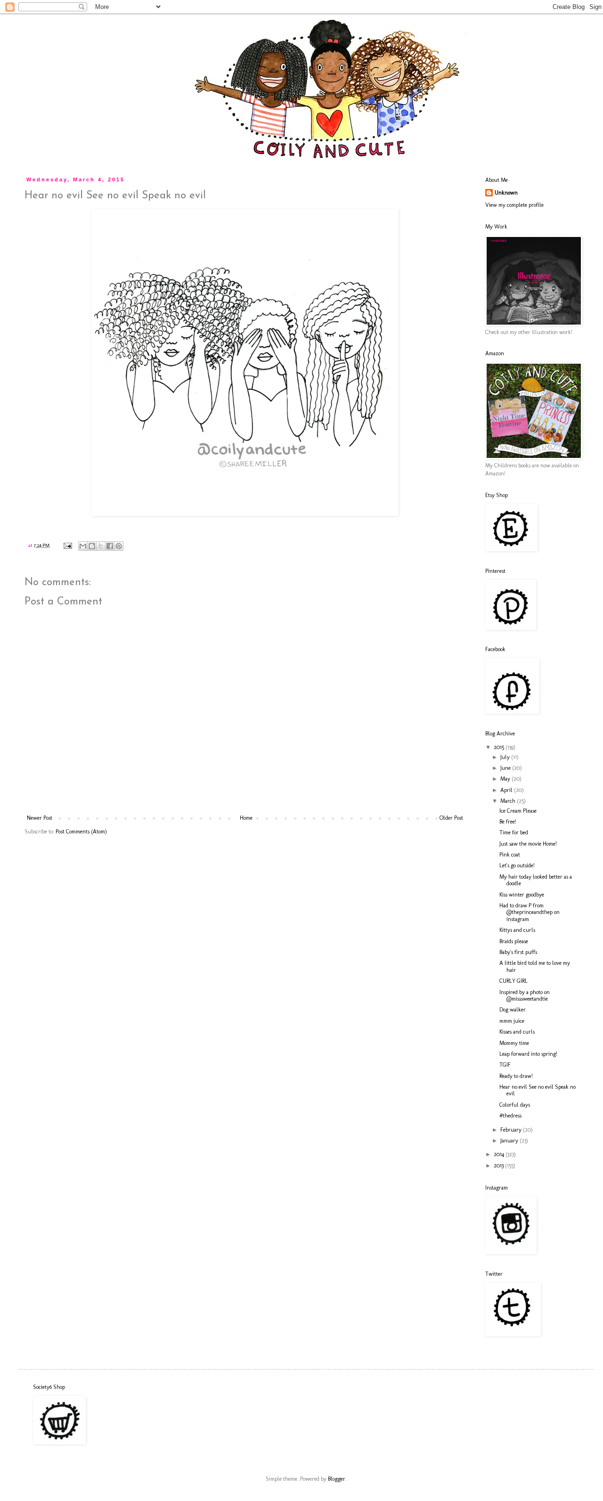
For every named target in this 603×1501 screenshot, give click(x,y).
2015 (499, 747)
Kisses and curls (517, 1031)
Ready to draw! (516, 1076)
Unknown (506, 192)
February (511, 1129)
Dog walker (512, 1009)
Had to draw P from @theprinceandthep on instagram (529, 912)
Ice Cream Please (518, 811)
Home (246, 818)
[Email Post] (67, 545)
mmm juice (511, 1021)
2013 (499, 1165)
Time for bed (513, 832)
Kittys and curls (517, 930)
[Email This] (83, 546)
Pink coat (509, 854)
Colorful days (514, 1104)
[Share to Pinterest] (118, 546)
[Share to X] (101, 546)
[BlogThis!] (92, 546)
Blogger (336, 1479)
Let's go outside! (517, 865)
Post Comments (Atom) (81, 831)
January (510, 1140)
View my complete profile (514, 205)
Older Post (451, 818)
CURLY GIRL (513, 981)
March (508, 801)
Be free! (507, 821)
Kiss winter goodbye (521, 894)
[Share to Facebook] (109, 546)
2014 (499, 1154)
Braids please (513, 941)
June (506, 768)
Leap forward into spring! (528, 1054)
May (506, 778)
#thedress (510, 1115)
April (507, 790)
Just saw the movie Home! (528, 843)
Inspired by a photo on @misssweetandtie (524, 995)
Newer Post (39, 818)
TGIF (505, 1064)
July (505, 757)
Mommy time (514, 1043)
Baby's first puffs (518, 952)
